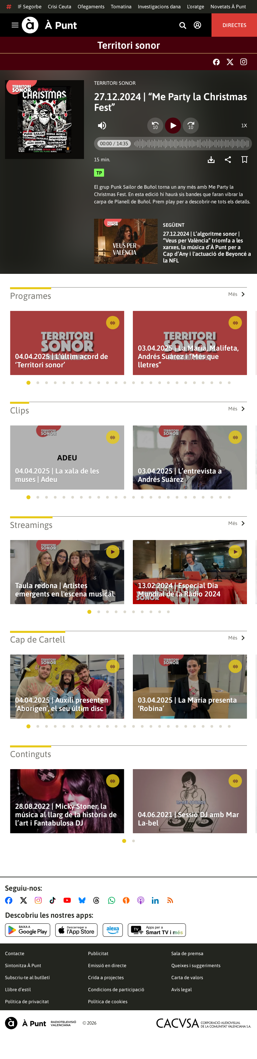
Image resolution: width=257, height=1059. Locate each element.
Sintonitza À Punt (23, 965)
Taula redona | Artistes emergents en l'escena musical (64, 589)
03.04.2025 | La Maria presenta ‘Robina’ (187, 704)
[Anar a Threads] (98, 900)
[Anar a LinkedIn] (156, 900)
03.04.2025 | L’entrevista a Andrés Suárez (180, 475)
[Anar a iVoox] (127, 900)
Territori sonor (128, 45)
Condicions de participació (116, 989)
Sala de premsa (187, 953)
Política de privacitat (27, 1001)
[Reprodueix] (173, 126)
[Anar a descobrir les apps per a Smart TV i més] (157, 930)
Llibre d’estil (18, 989)
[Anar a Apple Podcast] (142, 900)
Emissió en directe (107, 965)
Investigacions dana (159, 6)
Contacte (14, 953)
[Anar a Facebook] (10, 900)
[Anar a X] (25, 900)
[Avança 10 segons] (191, 126)
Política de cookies (107, 1001)
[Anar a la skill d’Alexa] (113, 930)
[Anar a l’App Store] (76, 930)
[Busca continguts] (183, 25)
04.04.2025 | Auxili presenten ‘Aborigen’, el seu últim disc (61, 704)
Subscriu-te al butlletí (27, 977)
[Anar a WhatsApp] (113, 900)
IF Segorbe (29, 6)
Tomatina (121, 6)
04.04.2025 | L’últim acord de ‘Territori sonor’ (61, 360)
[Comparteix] (229, 159)
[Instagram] (243, 61)
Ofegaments (91, 6)
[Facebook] (216, 61)
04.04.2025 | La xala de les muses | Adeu (57, 475)
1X (244, 125)
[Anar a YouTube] (69, 900)
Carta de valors (187, 977)
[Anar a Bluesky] (83, 900)
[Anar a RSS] (171, 900)
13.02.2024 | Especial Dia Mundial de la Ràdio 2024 (179, 589)
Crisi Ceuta (59, 6)
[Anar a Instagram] (40, 900)
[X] (230, 62)
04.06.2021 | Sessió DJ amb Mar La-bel (188, 819)
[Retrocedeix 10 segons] (155, 126)
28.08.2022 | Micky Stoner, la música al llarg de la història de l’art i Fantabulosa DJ (66, 814)
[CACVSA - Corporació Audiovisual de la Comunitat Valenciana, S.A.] (204, 1023)
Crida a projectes (106, 977)
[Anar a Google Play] (27, 930)
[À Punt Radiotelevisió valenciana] (40, 1023)
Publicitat (98, 953)
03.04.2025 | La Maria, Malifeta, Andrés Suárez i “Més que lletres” (188, 356)
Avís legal (181, 989)
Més (232, 294)
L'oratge (195, 6)
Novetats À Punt (228, 6)
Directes (234, 25)
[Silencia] (102, 126)
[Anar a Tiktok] (54, 900)
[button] (28, 383)
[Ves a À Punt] (49, 25)
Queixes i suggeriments (196, 965)
